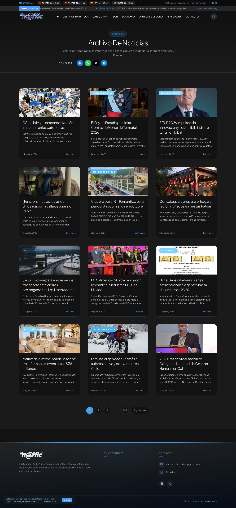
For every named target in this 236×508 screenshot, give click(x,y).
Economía (128, 16)
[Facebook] (213, 3)
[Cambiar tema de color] (213, 16)
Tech (115, 16)
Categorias (100, 16)
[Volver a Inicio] (31, 16)
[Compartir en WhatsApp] (88, 63)
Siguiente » (140, 410)
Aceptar (67, 500)
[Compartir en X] (96, 63)
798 (125, 410)
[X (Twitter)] (216, 3)
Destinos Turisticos (76, 16)
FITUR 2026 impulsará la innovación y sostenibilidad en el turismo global (109, 8)
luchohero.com (209, 501)
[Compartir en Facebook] (80, 63)
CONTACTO (192, 16)
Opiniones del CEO (151, 16)
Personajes (174, 16)
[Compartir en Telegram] (104, 63)
